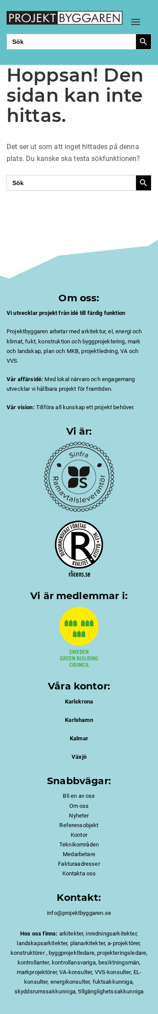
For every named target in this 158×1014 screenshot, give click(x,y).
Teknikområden (79, 844)
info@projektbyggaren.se (79, 913)
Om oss (79, 806)
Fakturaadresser (79, 863)
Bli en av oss (79, 796)
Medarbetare (79, 854)
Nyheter (79, 815)
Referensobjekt (78, 825)
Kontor (79, 835)
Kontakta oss (79, 873)
